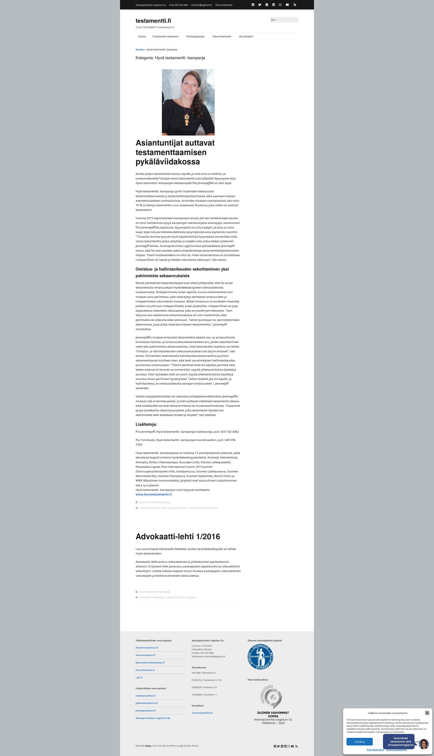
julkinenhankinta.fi (147, 703)
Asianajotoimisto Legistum (181, 597)
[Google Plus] (267, 4)
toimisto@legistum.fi (201, 4)
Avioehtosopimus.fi (147, 647)
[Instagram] (280, 4)
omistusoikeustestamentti (203, 508)
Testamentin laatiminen (165, 36)
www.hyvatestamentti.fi (154, 494)
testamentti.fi (153, 20)
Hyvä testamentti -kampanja (154, 502)
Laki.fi (139, 677)
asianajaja (158, 597)
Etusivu (142, 36)
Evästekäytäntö (375, 749)
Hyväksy (360, 741)
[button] (427, 713)
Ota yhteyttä (246, 36)
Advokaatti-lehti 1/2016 (178, 536)
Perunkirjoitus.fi (145, 670)
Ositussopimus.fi (145, 655)
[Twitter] (260, 4)
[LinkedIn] (274, 4)
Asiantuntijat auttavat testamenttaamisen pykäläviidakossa (175, 152)
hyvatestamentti (178, 508)
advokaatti (145, 597)
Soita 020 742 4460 (178, 4)
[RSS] (294, 4)
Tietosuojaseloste (202, 712)
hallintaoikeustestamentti (153, 508)
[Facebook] (254, 4)
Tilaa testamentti (223, 4)
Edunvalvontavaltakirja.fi (150, 662)
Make (148, 745)
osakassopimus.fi (145, 695)
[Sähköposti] (287, 4)
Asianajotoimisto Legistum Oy (153, 718)
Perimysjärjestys (195, 36)
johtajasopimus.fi (146, 710)
